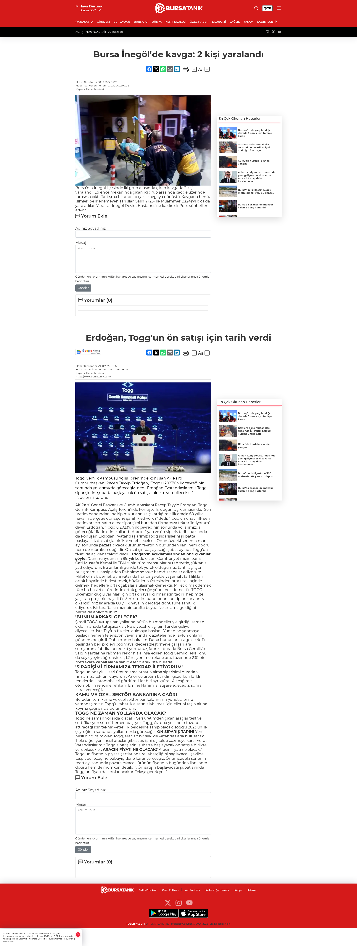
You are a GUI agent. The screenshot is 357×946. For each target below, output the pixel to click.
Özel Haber (199, 21)
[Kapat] (78, 934)
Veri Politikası (192, 890)
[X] (167, 902)
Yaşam (248, 21)
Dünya (157, 21)
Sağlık (235, 21)
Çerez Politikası (170, 890)
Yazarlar (117, 32)
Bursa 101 (141, 21)
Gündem (103, 21)
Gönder (83, 288)
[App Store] (193, 913)
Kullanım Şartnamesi (217, 890)
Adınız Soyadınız (90, 228)
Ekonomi (219, 21)
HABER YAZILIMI (135, 923)
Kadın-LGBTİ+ (267, 21)
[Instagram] (178, 902)
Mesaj (80, 242)
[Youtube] (189, 902)
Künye (238, 890)
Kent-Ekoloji (175, 21)
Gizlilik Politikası (147, 890)
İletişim (251, 890)
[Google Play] (163, 913)
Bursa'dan (121, 21)
